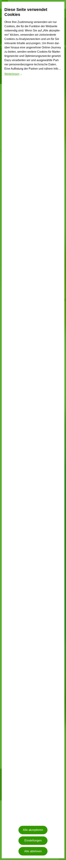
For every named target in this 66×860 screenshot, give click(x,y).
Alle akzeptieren (33, 830)
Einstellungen (33, 840)
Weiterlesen (13, 75)
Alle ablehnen (33, 851)
